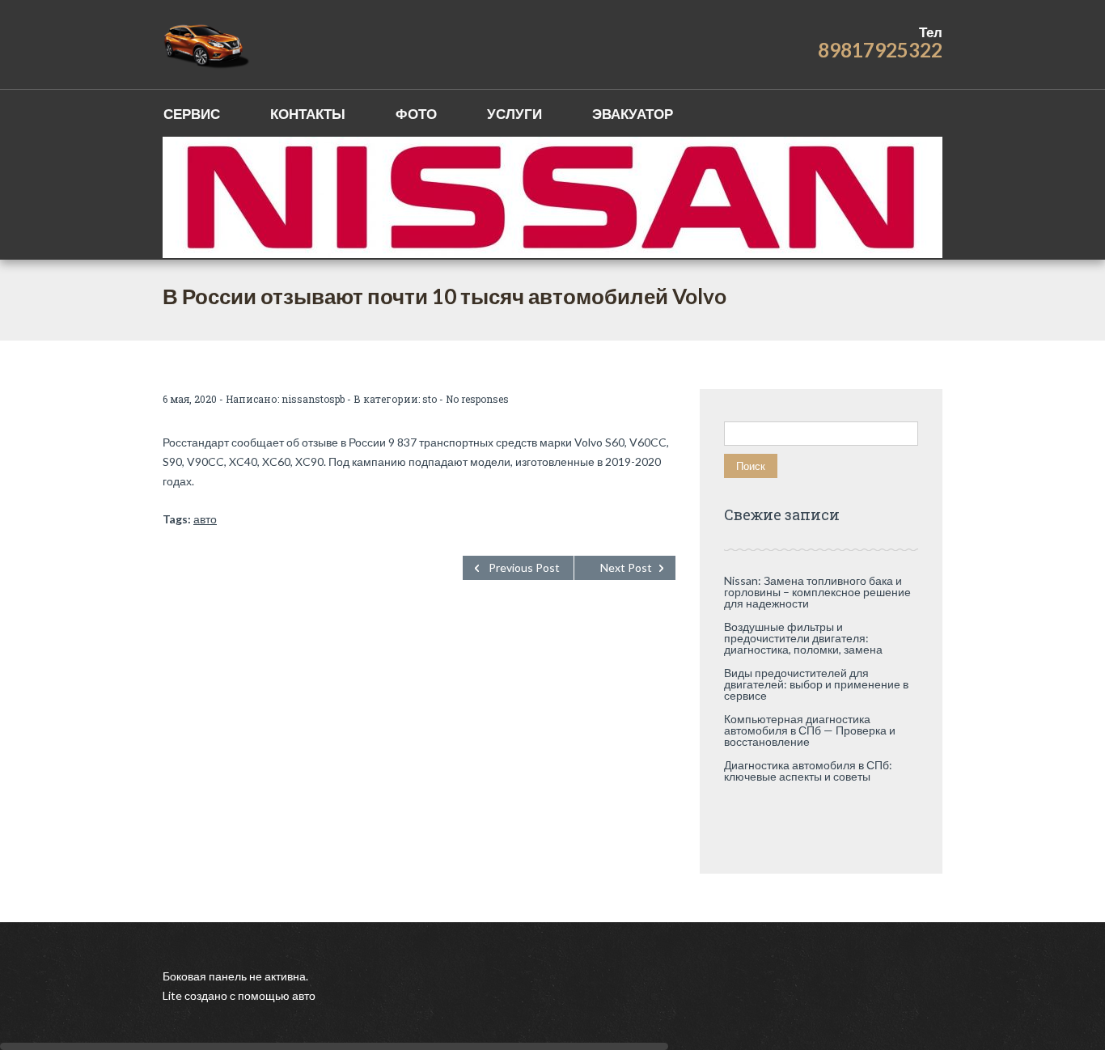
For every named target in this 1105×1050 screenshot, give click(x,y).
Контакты (307, 113)
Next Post (626, 567)
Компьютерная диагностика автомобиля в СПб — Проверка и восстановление (809, 730)
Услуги (514, 113)
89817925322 (880, 49)
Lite (173, 995)
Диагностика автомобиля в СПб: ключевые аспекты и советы (808, 770)
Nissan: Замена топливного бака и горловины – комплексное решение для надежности (817, 592)
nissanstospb (313, 398)
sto (429, 398)
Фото (416, 113)
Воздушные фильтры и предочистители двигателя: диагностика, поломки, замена (803, 638)
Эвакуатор (632, 113)
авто (205, 519)
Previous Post (524, 567)
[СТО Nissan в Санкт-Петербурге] (207, 44)
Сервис (191, 113)
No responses (477, 398)
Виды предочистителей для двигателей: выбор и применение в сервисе (816, 684)
